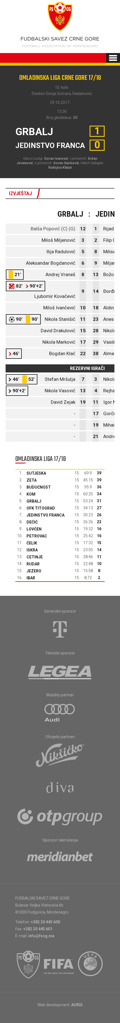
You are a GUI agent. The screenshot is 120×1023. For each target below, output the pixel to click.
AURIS (77, 1005)
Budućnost (39, 487)
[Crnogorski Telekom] (60, 629)
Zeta (32, 480)
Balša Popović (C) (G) (53, 228)
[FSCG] (28, 965)
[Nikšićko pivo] (60, 755)
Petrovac (37, 536)
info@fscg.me (41, 936)
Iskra (32, 550)
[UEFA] (91, 965)
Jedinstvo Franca (45, 515)
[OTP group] (60, 816)
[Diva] (60, 788)
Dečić (32, 522)
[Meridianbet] (60, 858)
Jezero (34, 571)
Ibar (31, 578)
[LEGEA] (60, 671)
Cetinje (35, 557)
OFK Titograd (41, 508)
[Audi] (60, 713)
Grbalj (34, 501)
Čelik (32, 543)
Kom (31, 494)
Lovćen (34, 529)
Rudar (33, 564)
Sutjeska (36, 473)
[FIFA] (59, 965)
